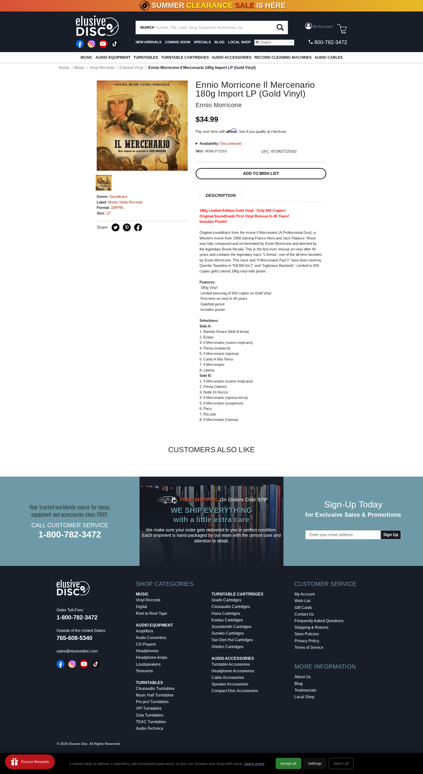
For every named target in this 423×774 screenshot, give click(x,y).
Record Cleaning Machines (283, 57)
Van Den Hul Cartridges (232, 640)
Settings (315, 763)
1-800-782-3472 (69, 534)
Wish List (302, 601)
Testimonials (305, 690)
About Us (302, 677)
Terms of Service (308, 647)
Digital (141, 607)
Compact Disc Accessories (235, 691)
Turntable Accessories (231, 664)
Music (87, 57)
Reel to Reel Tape (151, 613)
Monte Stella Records (125, 202)
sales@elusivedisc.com (77, 651)
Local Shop (304, 697)
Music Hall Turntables (155, 695)
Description (221, 195)
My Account (304, 594)
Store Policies (306, 634)
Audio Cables (329, 57)
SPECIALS (202, 42)
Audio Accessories (231, 57)
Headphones (147, 651)
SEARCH (147, 27)
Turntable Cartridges (185, 57)
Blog (298, 684)
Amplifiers (144, 631)
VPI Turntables (149, 708)
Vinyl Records (148, 600)
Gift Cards (303, 608)
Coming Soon (177, 42)
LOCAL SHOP (239, 42)
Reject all (341, 763)
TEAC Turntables (151, 722)
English (265, 42)
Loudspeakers (148, 664)
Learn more (254, 763)
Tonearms (144, 671)
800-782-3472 (330, 42)
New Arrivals (148, 42)
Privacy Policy (306, 641)
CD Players (146, 644)
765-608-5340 (74, 638)
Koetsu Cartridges (227, 620)
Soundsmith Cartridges (231, 627)
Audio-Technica (149, 728)
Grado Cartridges (226, 600)
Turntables (145, 57)
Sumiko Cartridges (228, 633)
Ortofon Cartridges (227, 647)
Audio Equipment (112, 57)
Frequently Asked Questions (318, 621)
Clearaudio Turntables (155, 688)
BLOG (219, 42)
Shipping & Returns (311, 627)
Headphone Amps (151, 657)
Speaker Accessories (230, 684)
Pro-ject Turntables (152, 702)
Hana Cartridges (226, 613)
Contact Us (304, 614)
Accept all (288, 763)
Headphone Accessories (233, 671)
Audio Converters (151, 638)
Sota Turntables (149, 715)
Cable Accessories (228, 677)
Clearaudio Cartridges (231, 607)
